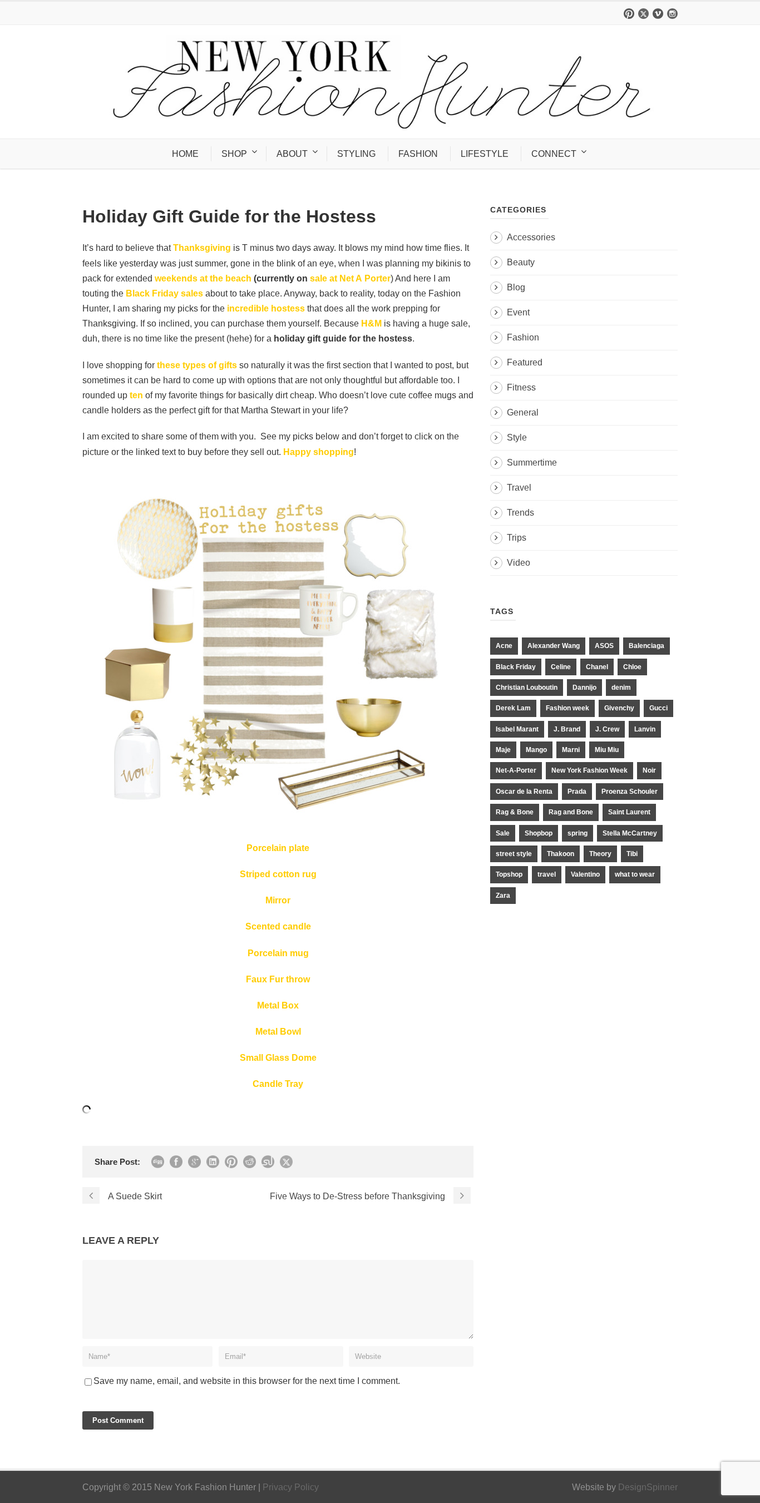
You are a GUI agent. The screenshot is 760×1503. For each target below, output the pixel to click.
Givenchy (619, 708)
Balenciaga (646, 646)
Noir (649, 770)
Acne (504, 646)
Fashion (523, 337)
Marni (571, 750)
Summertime (532, 462)
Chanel (597, 667)
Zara (503, 895)
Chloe (632, 667)
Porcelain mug (278, 953)
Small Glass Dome (278, 1057)
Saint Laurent (629, 812)
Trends (520, 512)
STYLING (356, 154)
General (523, 412)
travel (546, 874)
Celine (561, 667)
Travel (519, 487)
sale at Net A (336, 278)
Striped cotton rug (278, 874)
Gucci (658, 708)
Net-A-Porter (516, 770)
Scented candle (278, 926)
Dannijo (584, 687)
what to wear (635, 874)
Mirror (277, 900)
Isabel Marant (517, 729)
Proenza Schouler (629, 791)
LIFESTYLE (485, 154)
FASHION (418, 154)
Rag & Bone (515, 812)
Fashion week (567, 708)
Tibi (632, 854)
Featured (524, 362)
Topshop (509, 874)
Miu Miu (607, 750)
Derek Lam (513, 708)
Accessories (531, 237)
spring (577, 833)
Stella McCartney (630, 833)
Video (518, 562)
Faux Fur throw (278, 979)
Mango (536, 750)
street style (514, 854)
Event (518, 312)
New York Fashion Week (589, 770)
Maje (503, 750)
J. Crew (607, 729)
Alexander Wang (553, 646)
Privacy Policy (291, 1487)
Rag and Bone (571, 812)
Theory (600, 854)
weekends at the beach (201, 278)
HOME (185, 154)
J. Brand (567, 729)
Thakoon (560, 854)
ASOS (604, 646)
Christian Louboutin (526, 687)
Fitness (521, 387)
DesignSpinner (648, 1487)
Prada (576, 791)
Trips (516, 537)
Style (517, 437)
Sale (503, 833)
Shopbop (538, 833)
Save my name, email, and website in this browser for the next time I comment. (246, 1381)
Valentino (585, 874)
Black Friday (516, 667)
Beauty (521, 262)
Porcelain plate (277, 848)
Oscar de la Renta (524, 791)
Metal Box (278, 1005)
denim (621, 687)
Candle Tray (278, 1084)
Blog (516, 287)
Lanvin (644, 729)
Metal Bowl (278, 1031)
